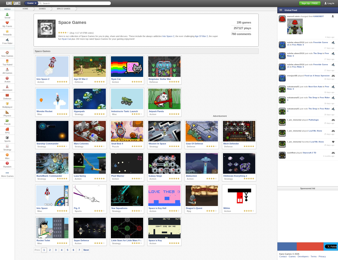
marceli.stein (293, 16)
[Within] (239, 205)
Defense (7, 98)
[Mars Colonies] (90, 140)
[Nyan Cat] (127, 76)
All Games (7, 73)
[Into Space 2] (52, 76)
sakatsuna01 (293, 86)
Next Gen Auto (315, 86)
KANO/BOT (318, 16)
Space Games (63, 9)
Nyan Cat (66, 39)
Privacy (322, 256)
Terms (314, 256)
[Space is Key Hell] (164, 205)
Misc (7, 158)
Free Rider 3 (298, 45)
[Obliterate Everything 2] (239, 173)
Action (7, 81)
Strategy (7, 149)
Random (7, 167)
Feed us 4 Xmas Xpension (317, 76)
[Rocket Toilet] (52, 237)
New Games (7, 56)
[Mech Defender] (239, 140)
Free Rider (7, 43)
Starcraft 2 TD (309, 153)
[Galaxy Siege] (164, 173)
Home (25, 9)
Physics (7, 115)
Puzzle (7, 124)
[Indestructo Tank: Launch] (127, 108)
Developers (303, 256)
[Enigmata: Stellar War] (164, 76)
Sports (7, 141)
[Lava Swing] (90, 173)
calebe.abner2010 (295, 42)
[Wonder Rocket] (52, 108)
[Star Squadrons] (127, 205)
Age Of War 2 (201, 36)
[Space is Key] (164, 237)
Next (86, 250)
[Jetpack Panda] (164, 108)
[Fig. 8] (90, 205)
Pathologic (314, 120)
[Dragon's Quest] (202, 205)
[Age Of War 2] (90, 76)
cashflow (291, 153)
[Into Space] (52, 205)
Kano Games (12, 3)
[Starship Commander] (52, 140)
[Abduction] (202, 173)
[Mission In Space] (164, 140)
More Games (7, 176)
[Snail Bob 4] (127, 140)
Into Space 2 (168, 36)
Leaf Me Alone (315, 131)
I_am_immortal (294, 120)
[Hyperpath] (90, 108)
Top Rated (7, 64)
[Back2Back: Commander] (52, 173)
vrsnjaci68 (292, 76)
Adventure (7, 90)
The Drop (317, 53)
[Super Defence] (90, 237)
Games (42, 9)
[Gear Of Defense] (202, 140)
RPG (7, 132)
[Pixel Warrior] (127, 173)
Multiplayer (7, 107)
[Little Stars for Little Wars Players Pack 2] (127, 237)
